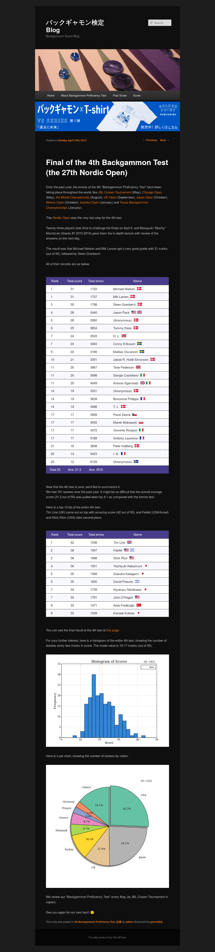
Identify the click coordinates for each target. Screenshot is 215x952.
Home (50, 95)
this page (112, 630)
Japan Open (144, 197)
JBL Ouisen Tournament (114, 192)
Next (164, 140)
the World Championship (72, 197)
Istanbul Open (89, 202)
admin (129, 922)
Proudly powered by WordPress (107, 937)
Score (136, 95)
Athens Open (55, 202)
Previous (150, 140)
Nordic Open (61, 217)
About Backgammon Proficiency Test (83, 95)
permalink (157, 922)
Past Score (120, 95)
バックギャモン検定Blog (75, 25)
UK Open (110, 197)
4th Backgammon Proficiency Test (94, 922)
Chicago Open (152, 192)
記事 (119, 922)
